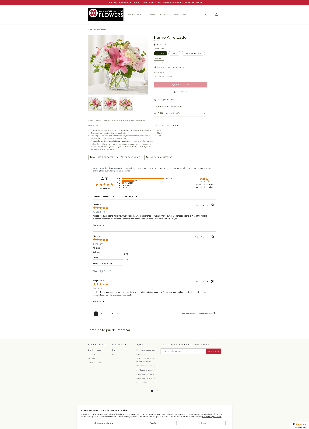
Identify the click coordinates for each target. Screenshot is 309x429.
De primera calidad (193, 53)
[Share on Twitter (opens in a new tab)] (105, 271)
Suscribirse (213, 351)
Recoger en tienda (176, 67)
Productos (92, 358)
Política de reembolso (145, 374)
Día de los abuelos (95, 350)
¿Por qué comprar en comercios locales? (145, 360)
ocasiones (92, 354)
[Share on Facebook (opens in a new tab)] (101, 271)
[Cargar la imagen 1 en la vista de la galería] (95, 104)
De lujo (174, 53)
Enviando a (163, 72)
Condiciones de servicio (146, 383)
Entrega (161, 67)
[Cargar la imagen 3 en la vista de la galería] (126, 104)
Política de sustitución (145, 378)
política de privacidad (145, 370)
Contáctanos (141, 354)
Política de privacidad (211, 416)
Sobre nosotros (94, 363)
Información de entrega (146, 366)
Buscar (115, 350)
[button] (151, 14)
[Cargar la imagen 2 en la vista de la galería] (110, 104)
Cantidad (158, 58)
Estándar (160, 53)
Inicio (90, 29)
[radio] (154, 178)
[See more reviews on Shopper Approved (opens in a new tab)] (109, 271)
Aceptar (153, 423)
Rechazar (202, 423)
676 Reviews (107, 188)
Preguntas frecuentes (145, 350)
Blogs (114, 354)
